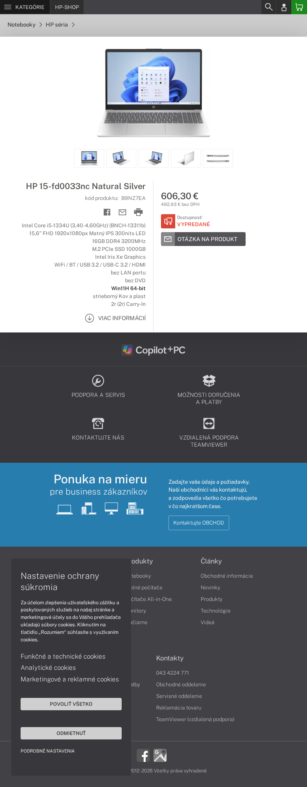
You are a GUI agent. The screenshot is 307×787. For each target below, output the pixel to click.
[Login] (283, 7)
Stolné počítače (143, 587)
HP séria (57, 24)
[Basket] (299, 7)
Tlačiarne (136, 622)
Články (211, 561)
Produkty (139, 561)
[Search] (268, 7)
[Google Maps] (160, 754)
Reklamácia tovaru (178, 708)
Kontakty (170, 658)
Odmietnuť (71, 733)
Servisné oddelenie (179, 696)
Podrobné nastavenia (48, 751)
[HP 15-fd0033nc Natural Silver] (153, 93)
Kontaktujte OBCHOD (198, 523)
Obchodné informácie (227, 576)
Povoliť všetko (71, 704)
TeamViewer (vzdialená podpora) (195, 719)
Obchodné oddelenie (181, 684)
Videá (208, 622)
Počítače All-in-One (148, 599)
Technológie (216, 611)
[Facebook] (143, 754)
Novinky (210, 587)
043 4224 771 (172, 673)
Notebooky (22, 24)
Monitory (135, 611)
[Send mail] (122, 212)
